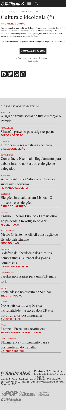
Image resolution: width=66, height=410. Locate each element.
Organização (7, 273)
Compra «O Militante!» (33, 51)
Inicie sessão (33, 60)
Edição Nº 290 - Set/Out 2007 (25, 12)
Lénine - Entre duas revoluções (23, 328)
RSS (14, 384)
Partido (4, 288)
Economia (5, 175)
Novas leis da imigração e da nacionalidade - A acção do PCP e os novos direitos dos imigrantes (27, 310)
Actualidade (7, 128)
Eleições (5, 194)
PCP (9, 393)
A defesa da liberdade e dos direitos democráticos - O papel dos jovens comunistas (26, 257)
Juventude (6, 249)
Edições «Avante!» (44, 393)
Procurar (36, 3)
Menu (29, 3)
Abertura (5, 112)
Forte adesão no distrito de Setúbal (26, 291)
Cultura (5, 12)
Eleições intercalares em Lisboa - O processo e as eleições (26, 200)
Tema (3, 325)
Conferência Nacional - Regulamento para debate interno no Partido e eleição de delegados (31, 163)
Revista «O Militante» (15, 373)
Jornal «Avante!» (27, 393)
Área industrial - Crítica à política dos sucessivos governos (28, 181)
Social (4, 302)
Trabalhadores (9, 339)
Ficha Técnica (57, 382)
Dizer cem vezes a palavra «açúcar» (26, 144)
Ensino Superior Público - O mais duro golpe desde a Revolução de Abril (29, 218)
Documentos (7, 155)
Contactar (5, 384)
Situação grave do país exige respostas (28, 131)
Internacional (8, 231)
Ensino (4, 212)
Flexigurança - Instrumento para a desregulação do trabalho (25, 345)
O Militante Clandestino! (11, 400)
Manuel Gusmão (15, 23)
